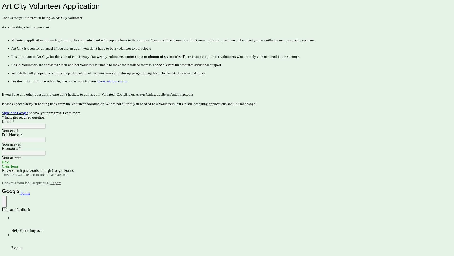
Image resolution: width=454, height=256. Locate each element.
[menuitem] (231, 224)
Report (55, 183)
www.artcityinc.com (112, 81)
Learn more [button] (71, 113)
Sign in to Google (15, 113)
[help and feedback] (4, 202)
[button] (227, 162)
